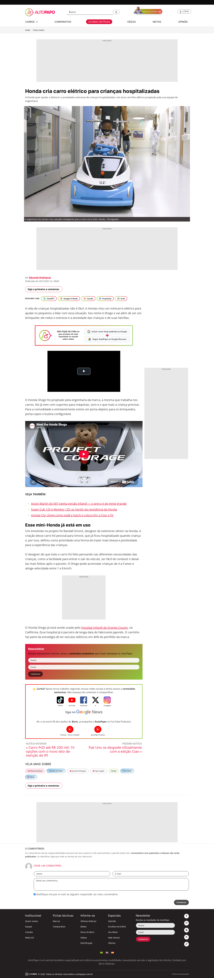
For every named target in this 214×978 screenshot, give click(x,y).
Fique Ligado (38, 30)
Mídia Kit (29, 937)
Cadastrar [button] (35, 674)
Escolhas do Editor (56, 771)
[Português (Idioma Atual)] (101, 952)
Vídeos (32, 777)
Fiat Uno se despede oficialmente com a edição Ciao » (115, 749)
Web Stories (114, 937)
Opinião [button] (183, 21)
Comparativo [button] (63, 21)
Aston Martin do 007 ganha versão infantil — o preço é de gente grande (79, 503)
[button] (116, 12)
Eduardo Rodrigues (40, 277)
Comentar (181, 902)
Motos (83, 926)
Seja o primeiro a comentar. (44, 289)
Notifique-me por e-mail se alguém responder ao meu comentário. (77, 894)
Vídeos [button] (131, 21)
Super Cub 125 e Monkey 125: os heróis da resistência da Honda (74, 509)
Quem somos (31, 921)
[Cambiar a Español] (112, 952)
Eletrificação (86, 943)
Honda (113, 771)
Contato (29, 932)
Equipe (28, 926)
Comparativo (59, 926)
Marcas (56, 921)
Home (27, 30)
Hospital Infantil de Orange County (104, 628)
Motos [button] (157, 21)
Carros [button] (30, 21)
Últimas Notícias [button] (99, 21)
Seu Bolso (128, 771)
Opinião (112, 921)
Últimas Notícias (36, 771)
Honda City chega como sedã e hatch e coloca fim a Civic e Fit (72, 515)
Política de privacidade (180, 974)
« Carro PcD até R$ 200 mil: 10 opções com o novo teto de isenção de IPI (50, 751)
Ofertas (111, 943)
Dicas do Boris (87, 932)
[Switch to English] (107, 952)
